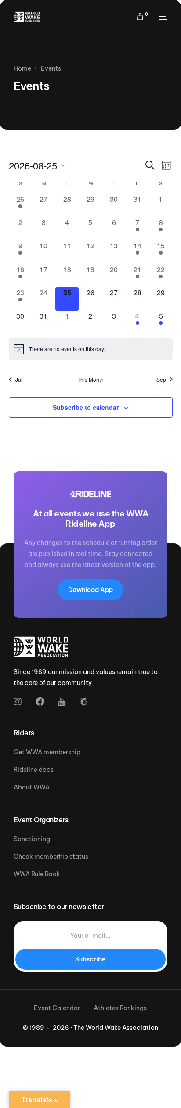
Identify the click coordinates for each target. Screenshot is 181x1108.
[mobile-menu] (162, 16)
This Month (90, 379)
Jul (18, 379)
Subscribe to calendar (86, 407)
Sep (161, 379)
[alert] (91, 348)
